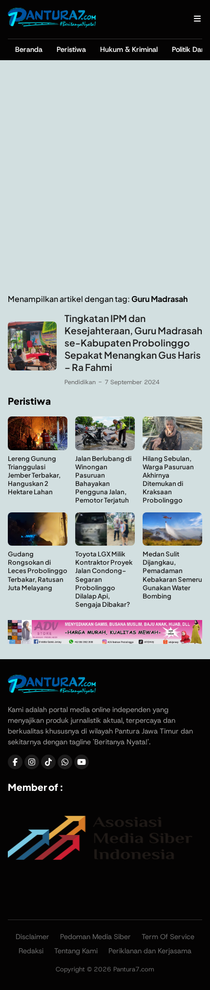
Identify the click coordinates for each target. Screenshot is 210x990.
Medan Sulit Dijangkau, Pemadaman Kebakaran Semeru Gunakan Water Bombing (172, 575)
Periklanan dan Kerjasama (149, 951)
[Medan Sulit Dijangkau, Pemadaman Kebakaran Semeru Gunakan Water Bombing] (172, 543)
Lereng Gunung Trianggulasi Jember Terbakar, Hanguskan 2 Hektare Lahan (34, 475)
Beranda (28, 49)
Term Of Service (168, 937)
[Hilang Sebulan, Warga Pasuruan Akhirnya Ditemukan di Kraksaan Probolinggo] (172, 447)
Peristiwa (71, 49)
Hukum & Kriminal (129, 49)
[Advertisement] (105, 177)
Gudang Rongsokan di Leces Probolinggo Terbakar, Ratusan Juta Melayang (37, 570)
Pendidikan (80, 382)
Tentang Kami (76, 951)
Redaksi (31, 951)
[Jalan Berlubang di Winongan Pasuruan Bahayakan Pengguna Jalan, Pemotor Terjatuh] (105, 447)
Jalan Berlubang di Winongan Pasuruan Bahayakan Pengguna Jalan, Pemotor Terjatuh (103, 479)
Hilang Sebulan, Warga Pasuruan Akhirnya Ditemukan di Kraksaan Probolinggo (168, 479)
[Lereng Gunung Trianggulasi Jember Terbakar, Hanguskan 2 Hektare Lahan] (37, 447)
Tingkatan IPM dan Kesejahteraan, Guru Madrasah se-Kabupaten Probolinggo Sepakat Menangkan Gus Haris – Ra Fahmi (133, 342)
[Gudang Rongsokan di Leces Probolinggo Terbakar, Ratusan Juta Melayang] (37, 543)
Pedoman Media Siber (95, 937)
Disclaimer (32, 937)
